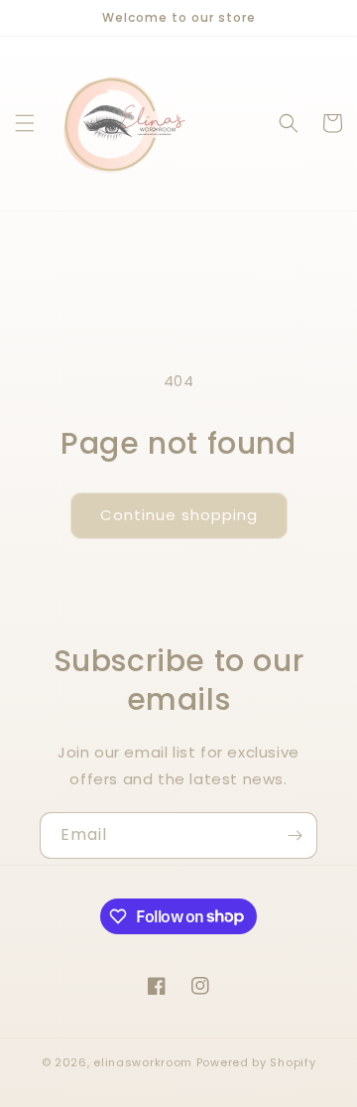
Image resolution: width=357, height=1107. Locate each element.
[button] (25, 123)
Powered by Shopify (256, 1062)
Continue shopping (179, 514)
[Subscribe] (294, 835)
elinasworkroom (142, 1062)
